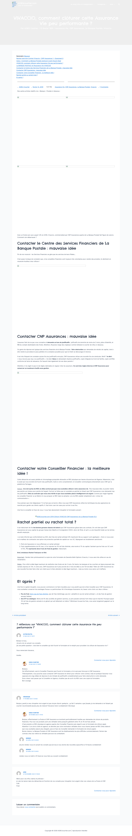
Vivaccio (107, 28)
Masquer (27, 56)
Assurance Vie (61, 28)
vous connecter (30, 807)
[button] (119, 4)
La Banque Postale (94, 28)
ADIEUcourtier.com (27, 3)
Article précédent (19, 615)
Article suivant (114, 615)
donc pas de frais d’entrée (39, 594)
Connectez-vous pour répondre (105, 660)
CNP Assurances (76, 28)
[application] (94, 4)
